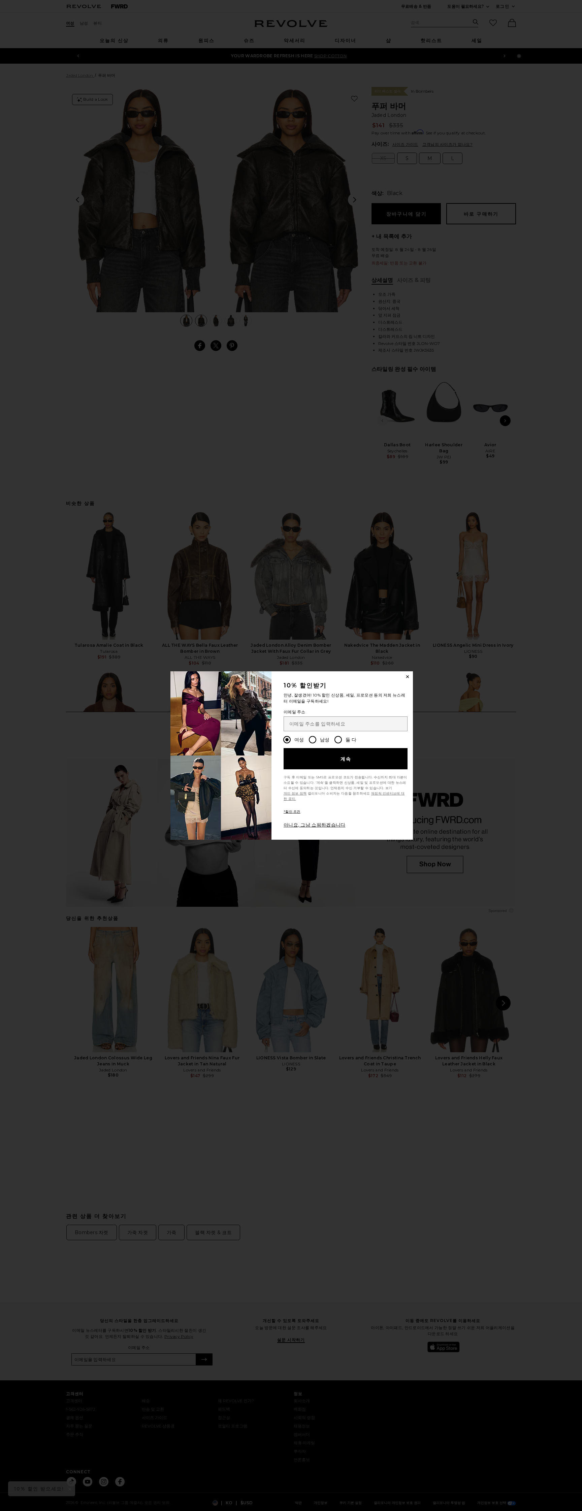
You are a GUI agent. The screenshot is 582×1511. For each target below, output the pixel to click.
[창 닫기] (407, 676)
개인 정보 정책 (295, 793)
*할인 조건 (292, 811)
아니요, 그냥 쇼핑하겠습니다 (315, 825)
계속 (346, 759)
